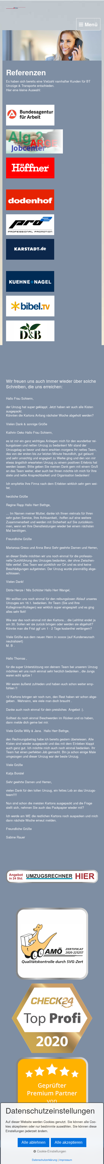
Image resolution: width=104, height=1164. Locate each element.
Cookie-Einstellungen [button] (51, 1151)
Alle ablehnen (33, 1142)
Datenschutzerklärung (44, 1160)
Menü (90, 24)
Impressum (65, 1160)
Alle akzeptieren (68, 1142)
